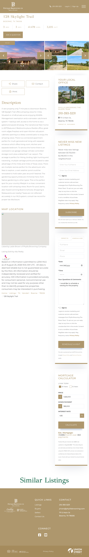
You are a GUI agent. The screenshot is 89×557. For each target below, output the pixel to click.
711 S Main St (67, 514)
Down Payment (65, 402)
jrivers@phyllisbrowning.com (72, 509)
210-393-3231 (57, 6)
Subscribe (71, 212)
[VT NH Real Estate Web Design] (75, 551)
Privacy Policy (74, 203)
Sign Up (75, 6)
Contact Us (62, 124)
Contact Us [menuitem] (39, 517)
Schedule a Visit (77, 238)
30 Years (65, 387)
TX (19, 293)
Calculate (71, 425)
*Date (60, 262)
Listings (12, 293)
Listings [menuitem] (38, 505)
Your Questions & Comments (69, 279)
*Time (60, 271)
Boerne (34, 293)
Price (60, 393)
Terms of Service (77, 355)
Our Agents (71, 124)
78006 (42, 293)
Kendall (25, 293)
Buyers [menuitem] (38, 509)
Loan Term (63, 383)
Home (4, 293)
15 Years (75, 387)
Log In (67, 6)
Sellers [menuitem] (37, 513)
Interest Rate (64, 411)
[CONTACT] (13, 35)
